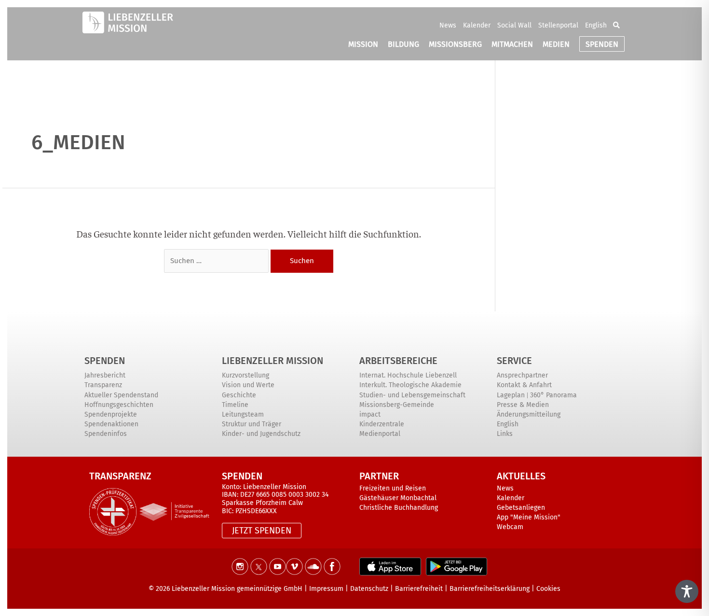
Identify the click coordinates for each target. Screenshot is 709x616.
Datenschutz (369, 589)
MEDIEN (556, 44)
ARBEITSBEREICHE (398, 360)
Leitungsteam (243, 414)
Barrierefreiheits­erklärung (490, 589)
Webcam (510, 527)
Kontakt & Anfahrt (524, 385)
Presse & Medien (523, 405)
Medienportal (379, 434)
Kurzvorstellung (245, 375)
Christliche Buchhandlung (398, 508)
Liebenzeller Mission (272, 360)
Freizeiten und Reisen (392, 488)
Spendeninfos (105, 434)
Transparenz (103, 385)
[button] (616, 25)
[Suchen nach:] (217, 259)
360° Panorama (553, 395)
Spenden (104, 360)
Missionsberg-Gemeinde (396, 405)
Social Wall (514, 25)
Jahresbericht (104, 375)
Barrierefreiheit (419, 589)
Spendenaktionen (111, 424)
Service (514, 360)
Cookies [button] (548, 589)
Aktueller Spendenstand (121, 395)
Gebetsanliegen (521, 508)
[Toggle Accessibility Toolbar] (686, 591)
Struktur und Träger (251, 424)
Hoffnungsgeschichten (118, 405)
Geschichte (239, 395)
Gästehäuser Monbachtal (397, 498)
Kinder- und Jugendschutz (261, 434)
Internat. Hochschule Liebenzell (408, 375)
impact (370, 414)
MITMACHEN (512, 44)
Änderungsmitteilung (528, 414)
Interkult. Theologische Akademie (410, 385)
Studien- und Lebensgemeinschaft (412, 395)
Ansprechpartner (522, 375)
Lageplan (511, 395)
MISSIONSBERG (455, 44)
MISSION (363, 44)
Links (505, 434)
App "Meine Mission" (528, 517)
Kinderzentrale (381, 424)
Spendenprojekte (110, 414)
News (447, 25)
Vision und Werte (248, 385)
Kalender (477, 25)
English (596, 25)
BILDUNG (403, 44)
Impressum (326, 589)
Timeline (235, 405)
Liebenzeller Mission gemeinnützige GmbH (237, 589)
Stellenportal (558, 25)
